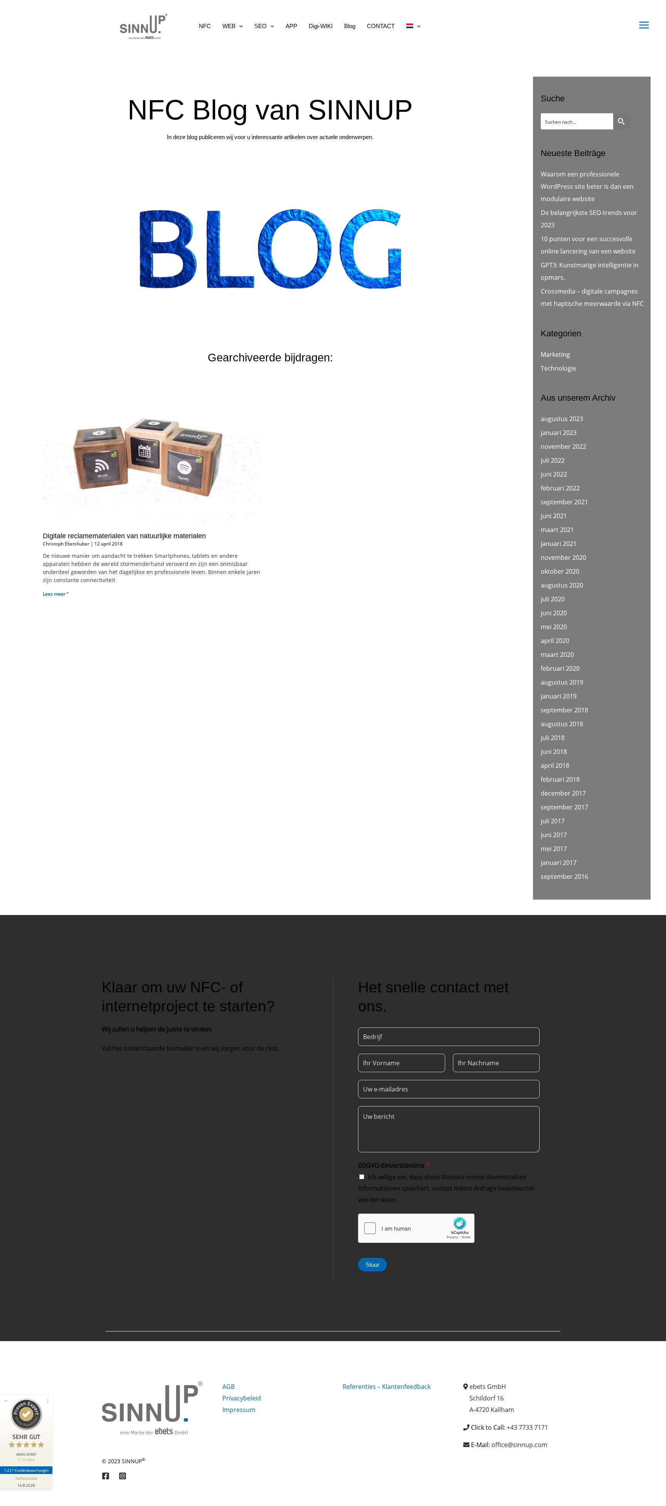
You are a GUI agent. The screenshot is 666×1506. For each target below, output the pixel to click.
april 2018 (555, 765)
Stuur (372, 1264)
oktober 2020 (560, 571)
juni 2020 (554, 613)
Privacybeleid (241, 1398)
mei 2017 (554, 849)
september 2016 (564, 876)
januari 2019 (559, 696)
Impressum (239, 1409)
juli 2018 (553, 738)
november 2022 (563, 446)
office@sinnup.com (519, 1445)
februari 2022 (560, 488)
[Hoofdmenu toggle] (644, 25)
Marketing (555, 354)
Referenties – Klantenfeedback (387, 1386)
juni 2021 (554, 516)
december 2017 (563, 793)
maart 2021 (557, 530)
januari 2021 (559, 543)
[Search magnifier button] (621, 121)
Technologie (558, 368)
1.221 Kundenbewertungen (26, 1470)
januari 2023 (559, 432)
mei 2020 (554, 627)
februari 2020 (560, 668)
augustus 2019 (562, 682)
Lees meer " (56, 594)
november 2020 (563, 557)
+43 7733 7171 (527, 1427)
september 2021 (564, 502)
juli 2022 (553, 460)
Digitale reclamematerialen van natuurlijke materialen (124, 536)
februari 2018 (560, 779)
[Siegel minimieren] (6, 1401)
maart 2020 (557, 654)
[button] (239, 26)
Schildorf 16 (486, 1398)
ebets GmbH (487, 1386)
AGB (228, 1386)
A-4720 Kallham (491, 1409)
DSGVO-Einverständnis (393, 1165)
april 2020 (555, 640)
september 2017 (564, 807)
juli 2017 (553, 821)
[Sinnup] (140, 25)
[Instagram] (122, 1476)
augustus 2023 (562, 419)
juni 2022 (554, 474)
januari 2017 (559, 862)
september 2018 (564, 710)
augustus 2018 (562, 724)
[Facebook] (105, 1476)
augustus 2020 (562, 585)
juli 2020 (553, 599)
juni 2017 (554, 835)
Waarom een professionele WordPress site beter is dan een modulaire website (587, 186)
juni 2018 (554, 751)
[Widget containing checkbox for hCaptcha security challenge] (416, 1228)
